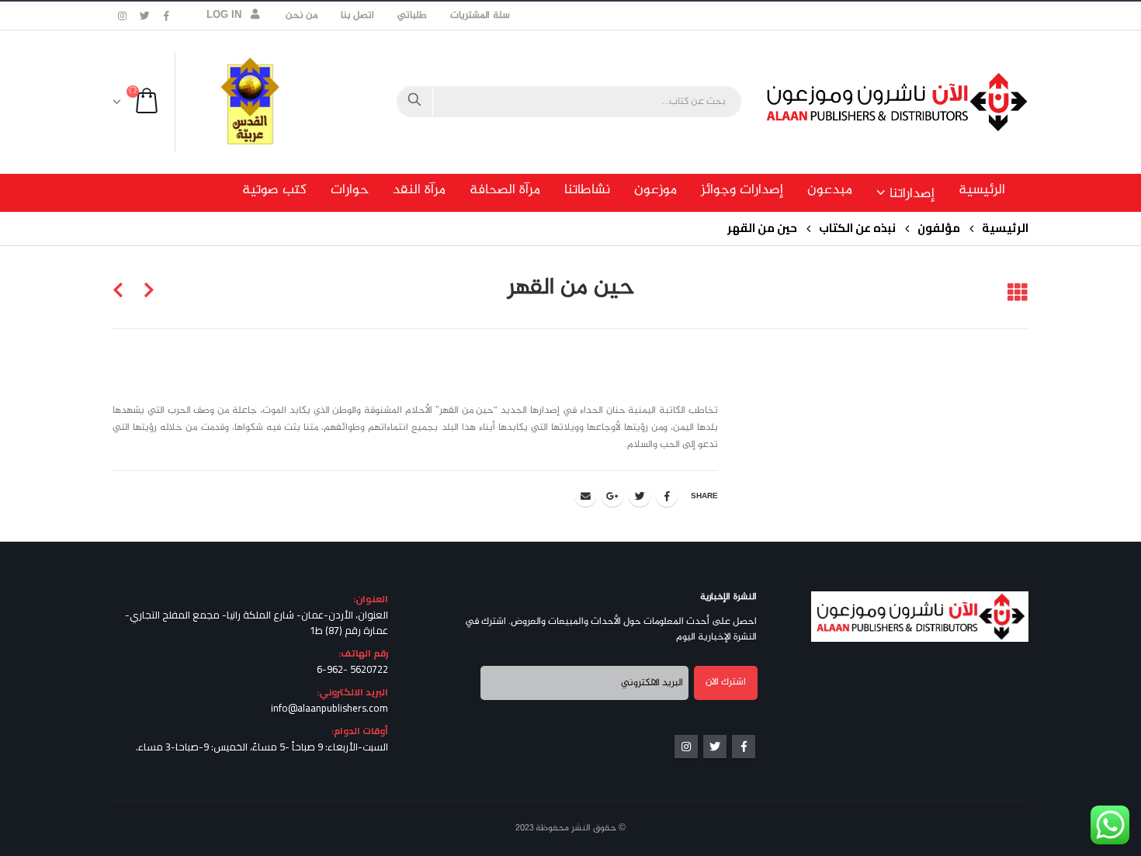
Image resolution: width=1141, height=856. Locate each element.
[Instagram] (123, 15)
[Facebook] (167, 15)
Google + (612, 496)
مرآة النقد (419, 190)
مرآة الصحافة (505, 190)
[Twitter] (145, 15)
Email (585, 496)
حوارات (350, 190)
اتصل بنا (357, 15)
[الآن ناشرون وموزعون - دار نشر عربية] (931, 102)
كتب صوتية (274, 190)
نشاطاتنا (587, 190)
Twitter (639, 496)
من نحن (301, 15)
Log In (224, 15)
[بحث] (414, 101)
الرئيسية (982, 190)
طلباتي (412, 15)
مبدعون (829, 190)
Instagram (686, 746)
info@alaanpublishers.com (329, 707)
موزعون (655, 190)
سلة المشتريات (479, 15)
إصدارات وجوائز (742, 190)
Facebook (667, 496)
